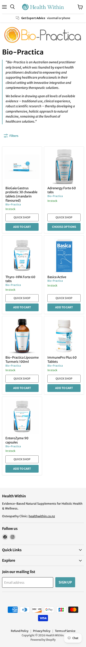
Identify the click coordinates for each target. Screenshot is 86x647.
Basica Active (56, 277)
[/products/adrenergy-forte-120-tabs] (64, 166)
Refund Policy (19, 631)
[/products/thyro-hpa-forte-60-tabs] (22, 255)
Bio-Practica (13, 204)
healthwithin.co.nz (42, 516)
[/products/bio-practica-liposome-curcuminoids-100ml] (22, 336)
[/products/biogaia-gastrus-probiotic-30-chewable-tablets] (22, 166)
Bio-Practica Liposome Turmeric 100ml (22, 359)
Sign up (65, 582)
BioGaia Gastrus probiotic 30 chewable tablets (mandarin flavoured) (21, 194)
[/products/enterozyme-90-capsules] (22, 416)
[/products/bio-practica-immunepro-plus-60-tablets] (64, 336)
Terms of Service (65, 631)
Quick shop (22, 217)
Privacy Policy (41, 631)
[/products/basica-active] (64, 255)
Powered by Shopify (43, 640)
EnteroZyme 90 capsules (16, 440)
